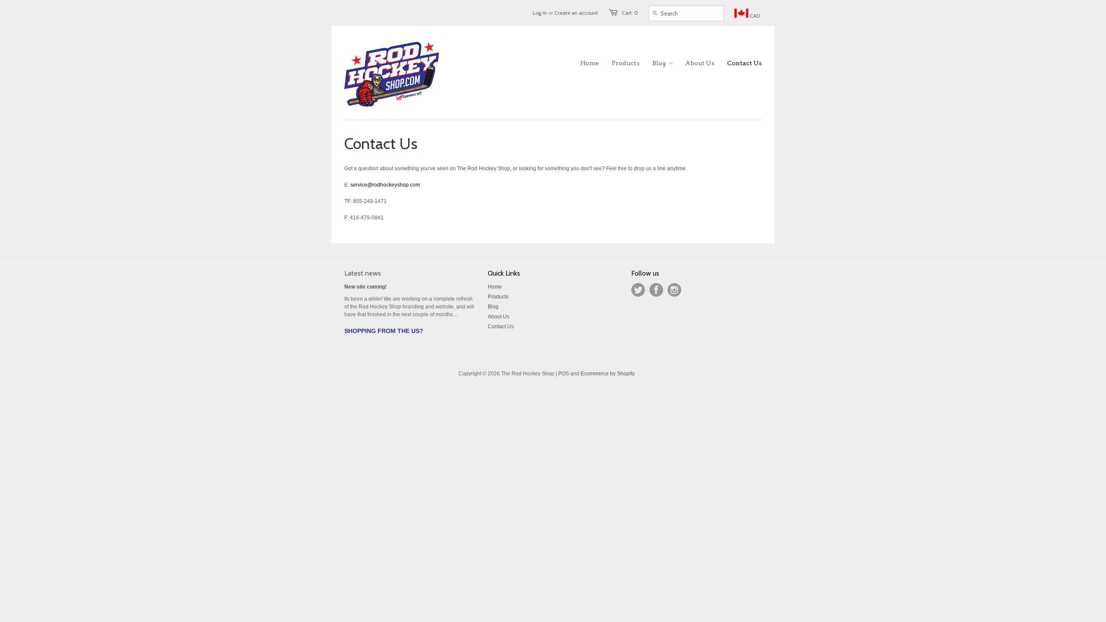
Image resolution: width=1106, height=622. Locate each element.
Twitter (638, 290)
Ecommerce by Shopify (608, 374)
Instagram (674, 290)
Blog (493, 307)
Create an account (576, 13)
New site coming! (365, 287)
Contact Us (501, 327)
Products (498, 297)
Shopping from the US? (383, 330)
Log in (540, 13)
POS (563, 374)
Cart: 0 (630, 13)
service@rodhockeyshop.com (385, 185)
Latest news (362, 273)
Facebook (656, 290)
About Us (498, 317)
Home (495, 287)
